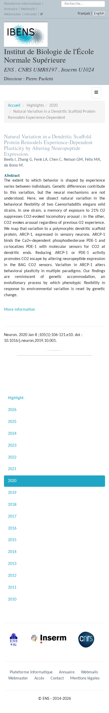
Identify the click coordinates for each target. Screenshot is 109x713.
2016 (12, 528)
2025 (12, 422)
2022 (12, 457)
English (99, 14)
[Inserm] (50, 644)
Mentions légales (84, 678)
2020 (12, 481)
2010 (12, 599)
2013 (12, 564)
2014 (12, 552)
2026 (12, 410)
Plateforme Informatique (22, 4)
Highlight (16, 398)
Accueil (14, 105)
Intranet (30, 14)
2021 (12, 469)
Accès (39, 678)
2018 (12, 505)
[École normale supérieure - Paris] (15, 644)
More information (19, 310)
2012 (12, 576)
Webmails (28, 9)
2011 (12, 587)
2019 (12, 493)
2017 (12, 516)
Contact (57, 678)
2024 (12, 434)
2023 (12, 445)
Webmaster (12, 14)
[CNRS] (87, 644)
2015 (12, 540)
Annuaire (10, 9)
